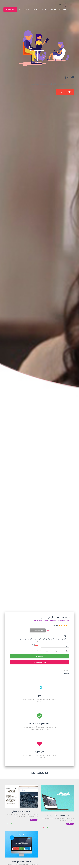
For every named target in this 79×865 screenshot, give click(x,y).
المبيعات (66, 670)
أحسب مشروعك (64, 92)
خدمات (63, 9)
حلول (53, 9)
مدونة (35, 9)
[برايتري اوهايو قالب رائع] (21, 796)
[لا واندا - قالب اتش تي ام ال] (57, 798)
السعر (36, 642)
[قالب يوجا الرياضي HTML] (21, 844)
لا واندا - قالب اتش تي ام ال (41, 620)
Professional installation (36, 651)
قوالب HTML (53, 620)
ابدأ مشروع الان (10, 9)
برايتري (61, 5)
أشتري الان (39, 656)
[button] (55, 646)
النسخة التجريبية (38, 630)
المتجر (44, 9)
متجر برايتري (61, 620)
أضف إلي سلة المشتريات (39, 662)
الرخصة (67, 642)
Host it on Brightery (57, 651)
